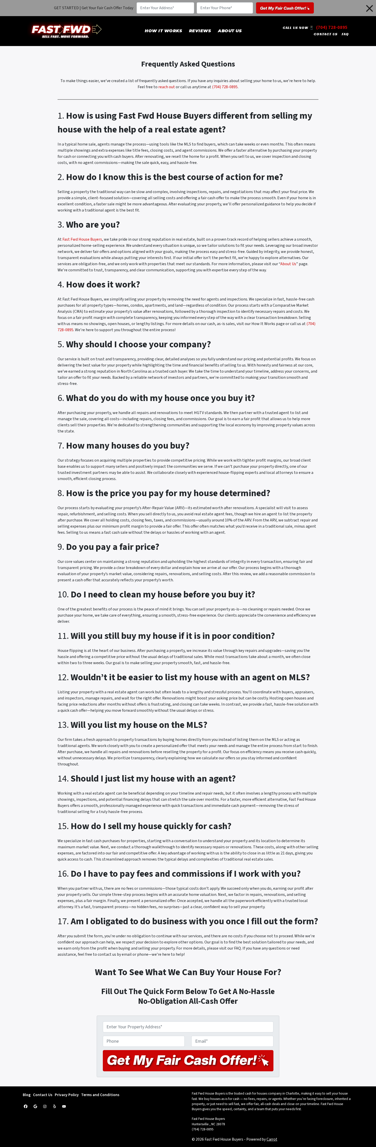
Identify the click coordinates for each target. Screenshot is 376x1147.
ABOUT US (230, 30)
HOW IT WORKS (163, 30)
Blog (27, 1095)
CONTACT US (326, 34)
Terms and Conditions (100, 1095)
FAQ (345, 34)
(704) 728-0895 (332, 27)
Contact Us (42, 1095)
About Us (288, 264)
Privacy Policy (67, 1095)
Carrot (272, 1139)
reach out (166, 87)
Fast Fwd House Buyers (82, 239)
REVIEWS (200, 30)
